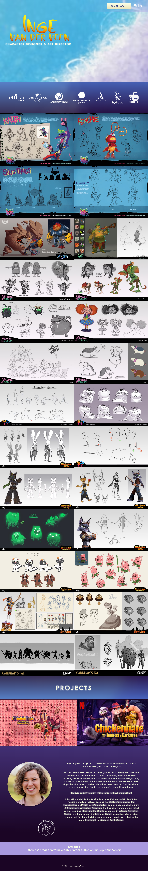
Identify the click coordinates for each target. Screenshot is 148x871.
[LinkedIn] (140, 6)
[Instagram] (135, 6)
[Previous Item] (5, 722)
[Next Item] (143, 722)
